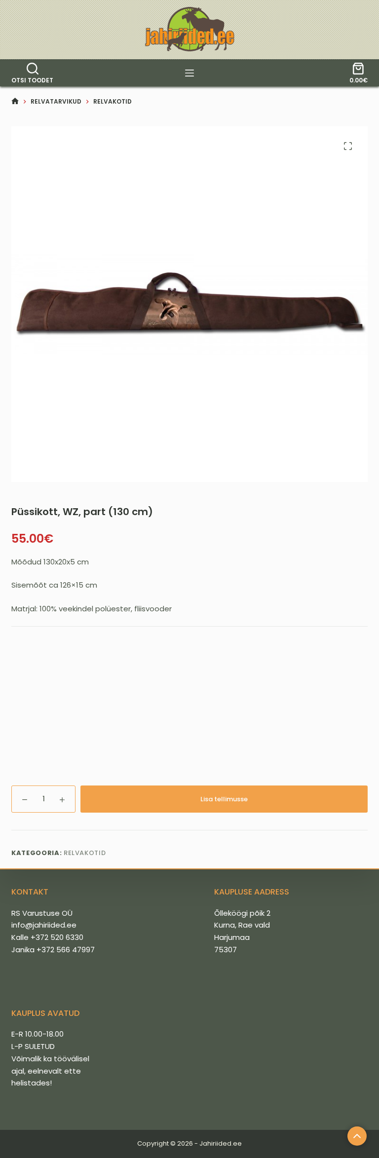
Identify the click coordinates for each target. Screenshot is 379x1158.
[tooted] (189, 73)
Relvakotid (85, 853)
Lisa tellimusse (224, 799)
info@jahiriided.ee (43, 925)
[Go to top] (357, 1136)
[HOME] (15, 101)
